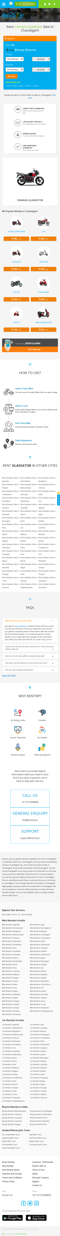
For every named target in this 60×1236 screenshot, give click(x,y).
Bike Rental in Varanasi (11, 1011)
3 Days (14, 86)
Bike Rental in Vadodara (39, 1008)
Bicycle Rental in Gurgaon (12, 1118)
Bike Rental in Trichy (38, 1004)
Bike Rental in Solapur (38, 998)
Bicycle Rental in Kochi (38, 1118)
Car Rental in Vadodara (11, 1097)
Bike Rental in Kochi (9, 964)
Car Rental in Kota (9, 1064)
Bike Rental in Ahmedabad (12, 928)
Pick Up (9, 54)
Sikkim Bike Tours (9, 1141)
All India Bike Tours (9, 1144)
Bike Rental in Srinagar (11, 1001)
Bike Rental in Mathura (11, 974)
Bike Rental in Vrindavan (11, 1014)
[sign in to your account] (45, 4)
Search (12, 76)
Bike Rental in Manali (38, 971)
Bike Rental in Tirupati (10, 1004)
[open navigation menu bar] (4, 4)
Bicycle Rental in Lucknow (12, 1121)
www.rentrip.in (21, 626)
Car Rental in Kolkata (38, 1061)
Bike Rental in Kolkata (38, 964)
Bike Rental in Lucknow (11, 971)
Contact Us (37, 1185)
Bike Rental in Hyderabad (40, 954)
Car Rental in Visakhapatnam (13, 1101)
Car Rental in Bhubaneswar (12, 1034)
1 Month (36, 86)
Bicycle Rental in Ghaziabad (41, 1114)
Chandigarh (41, 25)
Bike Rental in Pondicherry (40, 984)
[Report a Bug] (3, 1234)
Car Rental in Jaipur (9, 1058)
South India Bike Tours (11, 1148)
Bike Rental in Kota (9, 968)
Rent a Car (16, 914)
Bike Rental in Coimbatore (40, 938)
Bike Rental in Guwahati (11, 951)
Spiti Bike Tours (35, 1134)
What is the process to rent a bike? (19, 621)
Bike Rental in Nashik (38, 978)
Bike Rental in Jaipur (37, 958)
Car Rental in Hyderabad (11, 1054)
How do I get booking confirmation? (19, 670)
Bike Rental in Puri (37, 988)
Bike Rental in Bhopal (38, 931)
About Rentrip (8, 1162)
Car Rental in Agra (37, 1024)
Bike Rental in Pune (9, 988)
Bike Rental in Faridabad (11, 944)
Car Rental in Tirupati (38, 1091)
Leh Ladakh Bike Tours (11, 1134)
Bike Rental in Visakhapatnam (41, 1011)
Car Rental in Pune (9, 1081)
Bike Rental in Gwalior (38, 951)
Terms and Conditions (12, 1177)
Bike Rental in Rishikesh (11, 994)
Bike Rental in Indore (10, 958)
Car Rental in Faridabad (11, 1044)
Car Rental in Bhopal (38, 1031)
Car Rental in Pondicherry (12, 1078)
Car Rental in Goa (9, 1048)
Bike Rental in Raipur (10, 991)
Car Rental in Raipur (37, 1081)
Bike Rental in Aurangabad (40, 928)
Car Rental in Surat (9, 1091)
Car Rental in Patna (37, 1074)
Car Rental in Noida (9, 1074)
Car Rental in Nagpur (10, 1071)
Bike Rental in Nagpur (10, 978)
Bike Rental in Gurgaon (39, 948)
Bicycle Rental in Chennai (11, 1114)
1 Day (8, 86)
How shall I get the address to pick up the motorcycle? (26, 663)
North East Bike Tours (37, 1138)
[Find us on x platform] (30, 1203)
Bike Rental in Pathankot (39, 981)
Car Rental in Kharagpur (39, 1058)
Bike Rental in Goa (9, 948)
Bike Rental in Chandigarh (40, 934)
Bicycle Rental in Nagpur (11, 1124)
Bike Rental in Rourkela (39, 994)
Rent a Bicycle (27, 914)
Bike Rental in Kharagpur (39, 961)
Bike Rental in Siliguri (10, 998)
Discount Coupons (40, 1177)
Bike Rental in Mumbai (38, 974)
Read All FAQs (9, 675)
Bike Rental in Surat (37, 1001)
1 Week (28, 86)
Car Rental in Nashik (38, 1071)
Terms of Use (38, 1169)
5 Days (20, 86)
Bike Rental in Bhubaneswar (13, 934)
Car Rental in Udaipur (38, 1094)
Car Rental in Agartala (10, 1024)
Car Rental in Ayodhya (38, 1028)
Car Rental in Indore (38, 1054)
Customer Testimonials (42, 1162)
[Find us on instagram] (36, 1203)
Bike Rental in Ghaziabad (40, 944)
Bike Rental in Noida (10, 981)
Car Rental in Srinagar (38, 1088)
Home (24, 25)
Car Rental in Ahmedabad (12, 1028)
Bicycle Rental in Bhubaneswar (14, 1111)
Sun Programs (21, 1234)
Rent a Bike (6, 914)
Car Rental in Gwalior (38, 1051)
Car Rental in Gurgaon (38, 1048)
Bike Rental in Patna (9, 984)
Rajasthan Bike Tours (10, 1138)
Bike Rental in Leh (37, 968)
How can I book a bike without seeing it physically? (25, 656)
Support (35, 1181)
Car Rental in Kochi (9, 1061)
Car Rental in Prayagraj (39, 1078)
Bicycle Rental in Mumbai (39, 1121)
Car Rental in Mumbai (38, 1068)
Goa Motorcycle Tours (38, 1144)
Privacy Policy (8, 1181)
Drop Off (9, 65)
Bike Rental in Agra (37, 924)
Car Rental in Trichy (9, 1094)
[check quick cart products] (49, 4)
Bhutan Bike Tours (36, 1141)
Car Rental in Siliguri (37, 1084)
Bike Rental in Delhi (37, 941)
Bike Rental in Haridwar (11, 954)
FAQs (58, 500)
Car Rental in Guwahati (11, 1051)
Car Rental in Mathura (10, 1068)
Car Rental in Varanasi (38, 1097)
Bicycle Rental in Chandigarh (41, 1111)
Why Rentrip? (8, 1166)
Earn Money (34, 349)
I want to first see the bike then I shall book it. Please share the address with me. (29, 647)
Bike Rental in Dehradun (11, 941)
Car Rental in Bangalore (11, 1031)
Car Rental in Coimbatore (40, 1038)
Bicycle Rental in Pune (38, 1124)
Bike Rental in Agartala (11, 924)
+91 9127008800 (41, 1195)
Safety (35, 1173)
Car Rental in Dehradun (11, 1041)
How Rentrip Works (11, 1169)
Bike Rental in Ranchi (38, 991)
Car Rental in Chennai (10, 1038)
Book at (9, 45)
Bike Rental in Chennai (10, 938)
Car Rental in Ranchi (10, 1084)
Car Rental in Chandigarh (40, 1034)
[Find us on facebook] (24, 1203)
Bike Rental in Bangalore (11, 931)
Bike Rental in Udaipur (11, 1008)
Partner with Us (39, 1166)
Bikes (31, 25)
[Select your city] (55, 4)
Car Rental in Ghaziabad (39, 1044)
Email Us (7, 1195)
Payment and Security (12, 1173)
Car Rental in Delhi (37, 1041)
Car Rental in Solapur (10, 1088)
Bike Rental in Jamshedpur (12, 961)
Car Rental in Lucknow (38, 1064)
